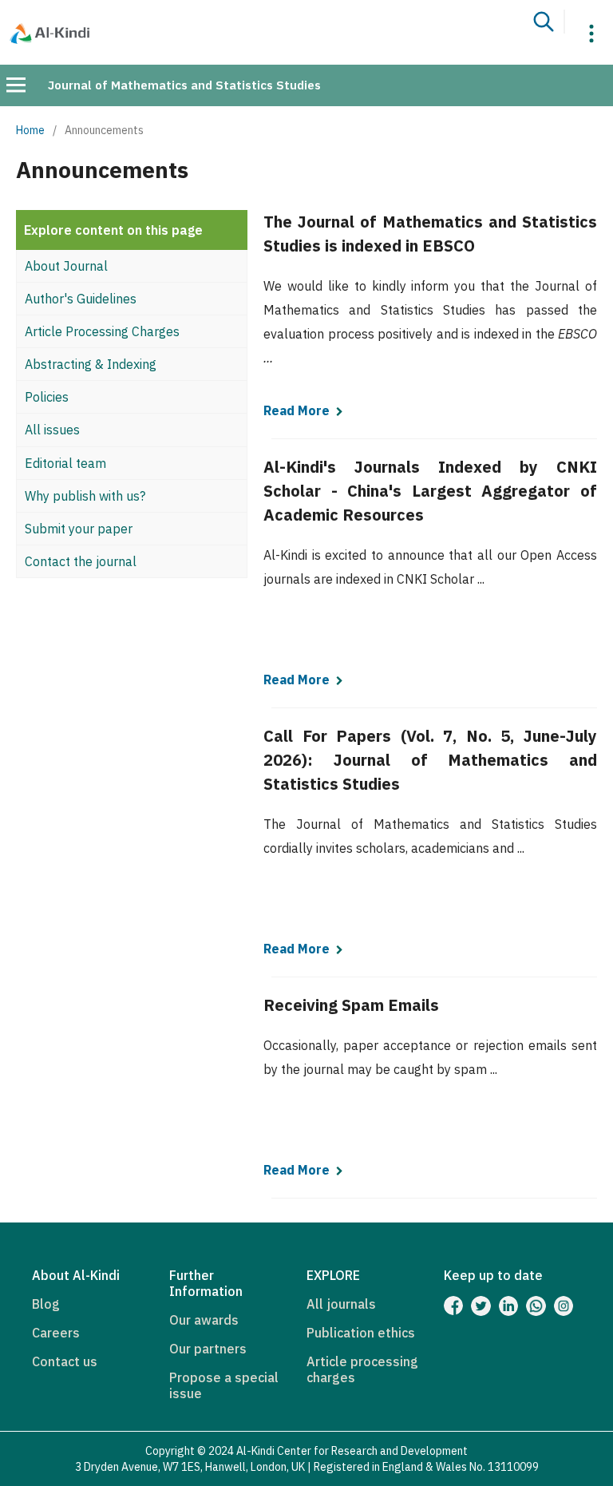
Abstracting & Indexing (90, 364)
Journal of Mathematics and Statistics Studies (184, 85)
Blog (46, 1304)
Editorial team (65, 463)
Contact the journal (80, 561)
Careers (56, 1333)
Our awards (204, 1320)
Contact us (64, 1361)
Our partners (208, 1349)
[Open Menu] (16, 85)
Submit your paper (78, 529)
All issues (52, 430)
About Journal (66, 266)
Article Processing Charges (102, 331)
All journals (341, 1304)
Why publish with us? (85, 496)
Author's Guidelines (80, 299)
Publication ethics (360, 1333)
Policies (47, 397)
